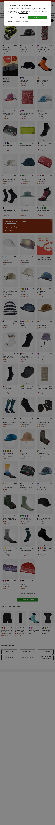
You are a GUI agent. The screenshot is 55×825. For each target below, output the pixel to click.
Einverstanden (37, 17)
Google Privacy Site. (23, 12)
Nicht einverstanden (17, 17)
